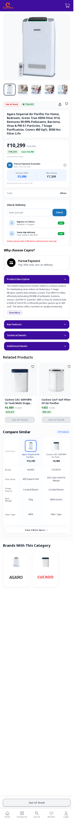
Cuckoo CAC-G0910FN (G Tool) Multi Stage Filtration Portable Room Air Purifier (18, 401)
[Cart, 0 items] (67, 5)
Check (59, 212)
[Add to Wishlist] (66, 104)
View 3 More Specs (35, 530)
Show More (14, 312)
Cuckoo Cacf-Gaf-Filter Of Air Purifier (56, 401)
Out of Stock (37, 802)
